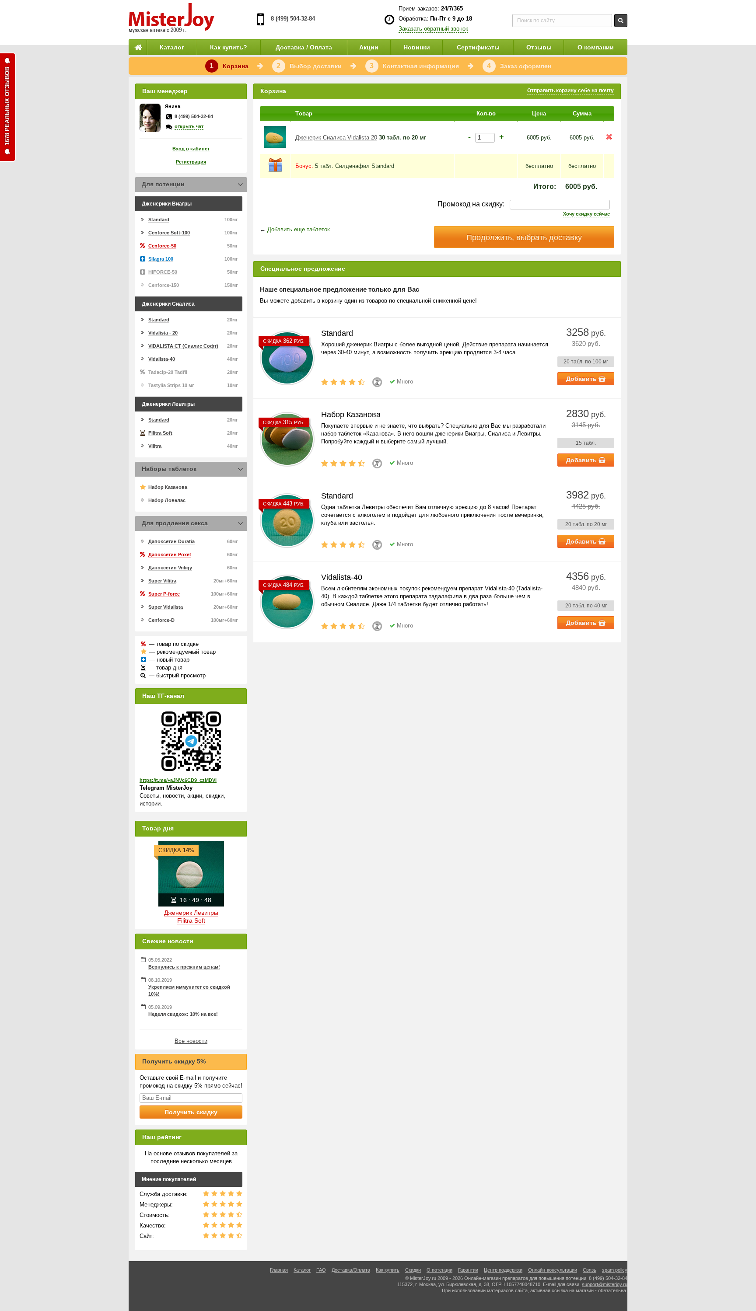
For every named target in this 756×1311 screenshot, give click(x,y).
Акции (368, 47)
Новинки (416, 47)
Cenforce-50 (162, 245)
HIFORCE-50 (162, 272)
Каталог (172, 47)
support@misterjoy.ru (604, 1284)
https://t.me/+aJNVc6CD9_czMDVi (178, 780)
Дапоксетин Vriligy (170, 567)
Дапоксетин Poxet (169, 554)
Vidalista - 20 (163, 332)
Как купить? (228, 47)
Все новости (191, 1041)
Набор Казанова (167, 487)
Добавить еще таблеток (298, 229)
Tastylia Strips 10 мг (171, 385)
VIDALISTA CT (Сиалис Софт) (183, 346)
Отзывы (539, 47)
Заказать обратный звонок (433, 28)
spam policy (614, 1270)
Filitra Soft (160, 433)
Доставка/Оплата (351, 1270)
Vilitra (154, 446)
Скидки (413, 1270)
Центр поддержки (503, 1270)
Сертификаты (478, 47)
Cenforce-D (161, 620)
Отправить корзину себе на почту (570, 90)
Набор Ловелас (167, 500)
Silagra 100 (160, 259)
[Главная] (138, 47)
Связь (589, 1270)
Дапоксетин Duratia (171, 541)
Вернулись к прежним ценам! (184, 966)
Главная (279, 1270)
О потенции (439, 1270)
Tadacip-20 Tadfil (167, 372)
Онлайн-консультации (552, 1270)
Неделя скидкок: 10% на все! (183, 1014)
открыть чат (189, 126)
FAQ (321, 1270)
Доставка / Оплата (304, 47)
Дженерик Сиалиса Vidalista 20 (336, 137)
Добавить (582, 378)
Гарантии (468, 1270)
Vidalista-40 (161, 359)
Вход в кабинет (191, 148)
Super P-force (164, 593)
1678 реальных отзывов (7, 106)
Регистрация (191, 161)
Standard (158, 219)
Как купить (387, 1270)
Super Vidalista (165, 607)
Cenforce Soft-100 (169, 232)
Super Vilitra (162, 580)
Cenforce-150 (163, 285)
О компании (596, 47)
